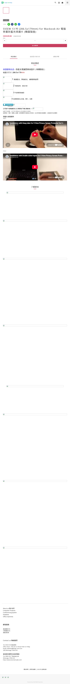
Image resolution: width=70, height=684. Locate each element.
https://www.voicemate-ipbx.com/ (12, 660)
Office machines (8, 617)
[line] (9, 24)
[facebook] (12, 24)
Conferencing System (10, 612)
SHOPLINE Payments (38, 682)
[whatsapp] (15, 24)
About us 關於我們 (9, 608)
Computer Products (9, 610)
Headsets (6, 615)
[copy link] (19, 24)
